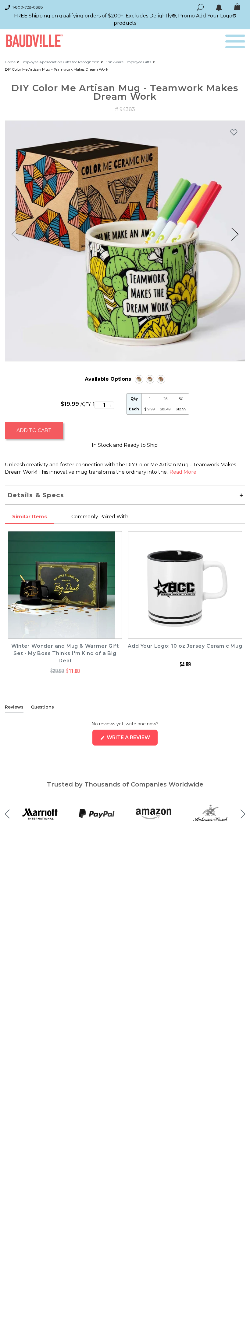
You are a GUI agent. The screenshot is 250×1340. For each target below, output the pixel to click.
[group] (125, 240)
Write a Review (131, 740)
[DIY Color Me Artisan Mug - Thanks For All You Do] (139, 379)
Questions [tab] (42, 708)
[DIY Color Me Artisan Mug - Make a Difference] (150, 379)
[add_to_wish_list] (233, 132)
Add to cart (34, 430)
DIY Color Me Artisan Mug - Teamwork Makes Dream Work (56, 69)
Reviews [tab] (14, 708)
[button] (235, 234)
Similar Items (29, 517)
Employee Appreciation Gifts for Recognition (60, 62)
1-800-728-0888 (27, 7)
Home (10, 62)
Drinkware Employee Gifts (128, 62)
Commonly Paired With (99, 517)
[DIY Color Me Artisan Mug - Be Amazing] (161, 379)
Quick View (65, 633)
